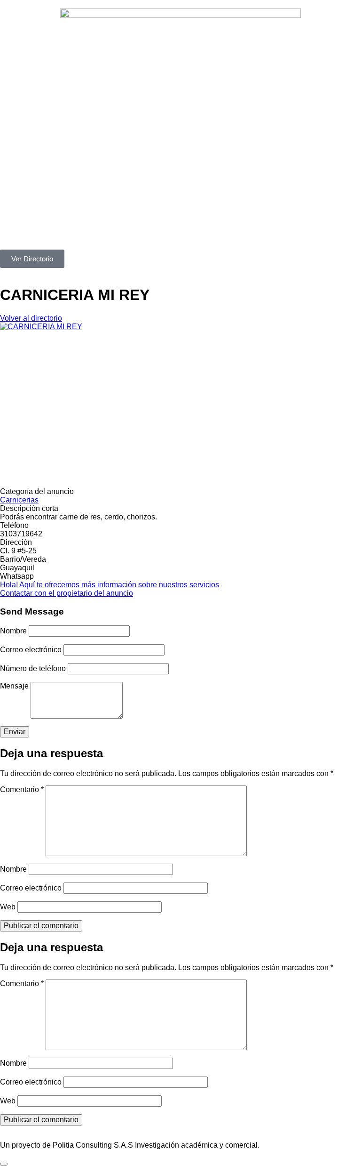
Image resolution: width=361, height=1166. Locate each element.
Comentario (22, 789)
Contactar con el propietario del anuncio (66, 593)
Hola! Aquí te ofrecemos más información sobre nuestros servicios (109, 585)
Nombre (13, 631)
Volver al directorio (31, 318)
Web (8, 907)
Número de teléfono (33, 668)
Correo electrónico (31, 650)
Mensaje (14, 686)
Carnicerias (19, 500)
